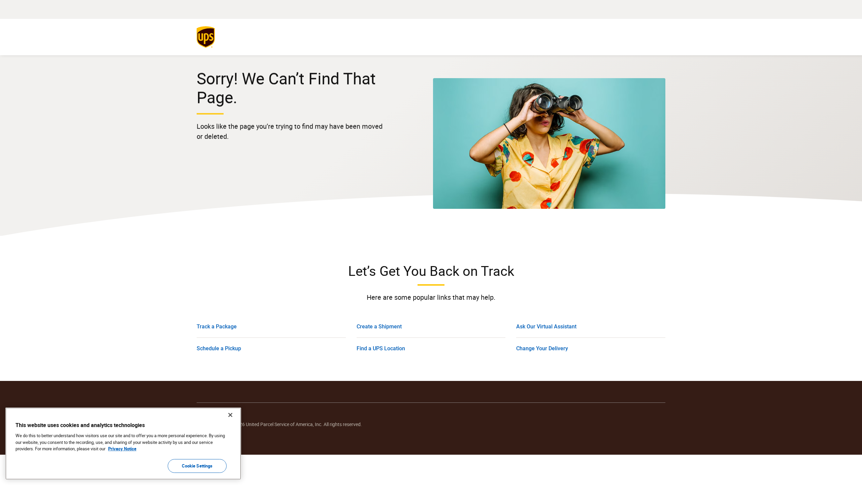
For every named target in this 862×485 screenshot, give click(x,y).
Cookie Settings (197, 465)
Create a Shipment (379, 326)
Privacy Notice (122, 449)
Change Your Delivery (542, 348)
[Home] (207, 37)
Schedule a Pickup (219, 348)
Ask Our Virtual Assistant (546, 326)
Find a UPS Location (381, 348)
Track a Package (217, 326)
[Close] (230, 415)
